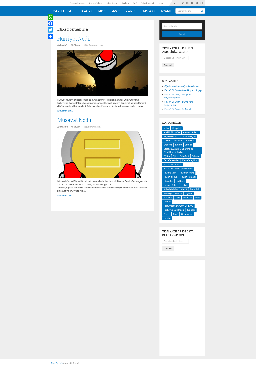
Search (202, 11)
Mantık (184, 189)
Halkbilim (180, 181)
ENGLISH (166, 11)
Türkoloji (191, 210)
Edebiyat (189, 140)
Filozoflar (168, 181)
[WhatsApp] (50, 17)
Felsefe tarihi (169, 172)
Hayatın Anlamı (95, 3)
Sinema (178, 193)
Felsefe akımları (171, 160)
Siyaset (77, 45)
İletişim (167, 218)
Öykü (135, 3)
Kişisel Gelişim (112, 3)
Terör (197, 197)
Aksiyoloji (176, 128)
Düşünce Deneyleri (172, 140)
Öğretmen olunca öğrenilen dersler (181, 86)
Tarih (177, 197)
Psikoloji (167, 193)
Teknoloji (187, 197)
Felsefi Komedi (147, 3)
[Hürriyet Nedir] (102, 73)
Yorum (160, 3)
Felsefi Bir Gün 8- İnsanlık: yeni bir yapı (183, 90)
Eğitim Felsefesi (181, 156)
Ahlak (166, 128)
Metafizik (194, 189)
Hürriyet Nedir (74, 38)
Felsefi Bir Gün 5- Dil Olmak (177, 109)
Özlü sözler (186, 214)
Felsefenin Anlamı (77, 3)
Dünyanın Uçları (188, 136)
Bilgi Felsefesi (170, 136)
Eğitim (166, 156)
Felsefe (196, 156)
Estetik (188, 144)
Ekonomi (167, 144)
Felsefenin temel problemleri (178, 168)
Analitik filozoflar (171, 132)
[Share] (50, 36)
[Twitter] (50, 30)
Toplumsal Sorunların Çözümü (178, 206)
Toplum (125, 3)
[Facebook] (50, 23)
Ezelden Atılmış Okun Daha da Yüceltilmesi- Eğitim (178, 150)
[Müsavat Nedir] (102, 154)
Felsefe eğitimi (189, 160)
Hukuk (184, 185)
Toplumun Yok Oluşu (173, 210)
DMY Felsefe (64, 11)
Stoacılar (167, 197)
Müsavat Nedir (74, 120)
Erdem (178, 144)
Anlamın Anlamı (190, 132)
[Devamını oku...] (65, 110)
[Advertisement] (182, 308)
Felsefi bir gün (170, 177)
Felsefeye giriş (186, 172)
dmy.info (63, 45)
